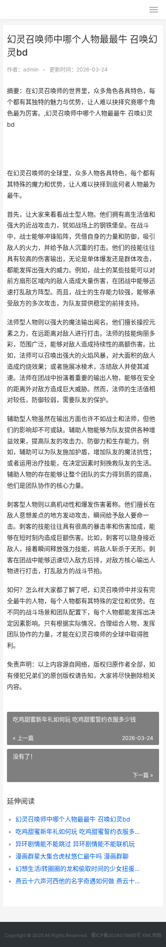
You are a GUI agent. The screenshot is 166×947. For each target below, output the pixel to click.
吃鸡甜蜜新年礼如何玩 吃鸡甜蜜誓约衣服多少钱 (80, 831)
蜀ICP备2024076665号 (116, 935)
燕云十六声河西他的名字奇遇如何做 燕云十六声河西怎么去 (80, 881)
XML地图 (151, 935)
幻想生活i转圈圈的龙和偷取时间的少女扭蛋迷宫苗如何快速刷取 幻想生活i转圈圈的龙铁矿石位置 (80, 868)
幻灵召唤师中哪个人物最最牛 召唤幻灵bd (72, 819)
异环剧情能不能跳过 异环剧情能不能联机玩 (75, 844)
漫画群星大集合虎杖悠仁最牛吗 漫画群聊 (72, 856)
